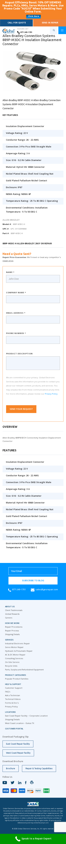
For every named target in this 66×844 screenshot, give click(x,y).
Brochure (10, 768)
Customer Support (13, 688)
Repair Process (12, 630)
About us (10, 606)
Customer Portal (14, 729)
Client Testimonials (13, 610)
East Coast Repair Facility (18, 744)
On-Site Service (12, 662)
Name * (10, 272)
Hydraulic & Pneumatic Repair (18, 651)
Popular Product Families (16, 679)
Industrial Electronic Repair (17, 643)
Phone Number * (16, 333)
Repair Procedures (13, 627)
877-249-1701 (26, 32)
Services (9, 640)
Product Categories (15, 675)
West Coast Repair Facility (18, 753)
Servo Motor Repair (14, 647)
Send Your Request (21, 409)
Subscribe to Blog (33, 581)
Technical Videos (12, 699)
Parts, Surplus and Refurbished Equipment (24, 670)
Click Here (33, 16)
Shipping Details (12, 634)
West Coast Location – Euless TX (19, 723)
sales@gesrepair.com (47, 590)
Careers (8, 618)
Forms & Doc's (12, 703)
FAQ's (7, 692)
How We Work (12, 623)
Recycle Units (11, 666)
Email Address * (15, 313)
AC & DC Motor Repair (15, 655)
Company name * (16, 293)
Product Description (19, 354)
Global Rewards (12, 614)
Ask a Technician (12, 695)
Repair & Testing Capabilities (39, 768)
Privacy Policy (51, 394)
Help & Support (13, 684)
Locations (10, 712)
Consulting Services (14, 658)
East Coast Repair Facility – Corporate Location (26, 716)
